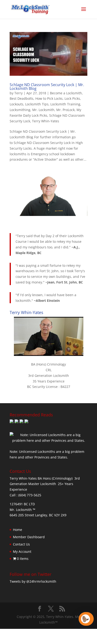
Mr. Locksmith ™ (22, 509)
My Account (22, 551)
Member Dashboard (29, 537)
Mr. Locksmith (43, 109)
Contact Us (21, 544)
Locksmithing (20, 109)
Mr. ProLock (65, 109)
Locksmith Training (65, 104)
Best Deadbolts (21, 98)
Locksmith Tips (36, 104)
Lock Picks (72, 98)
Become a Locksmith (66, 93)
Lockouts (16, 104)
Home (17, 529)
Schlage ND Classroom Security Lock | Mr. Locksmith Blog (47, 86)
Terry (18, 93)
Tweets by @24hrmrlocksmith (33, 581)
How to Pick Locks (49, 98)
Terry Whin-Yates (45, 121)
